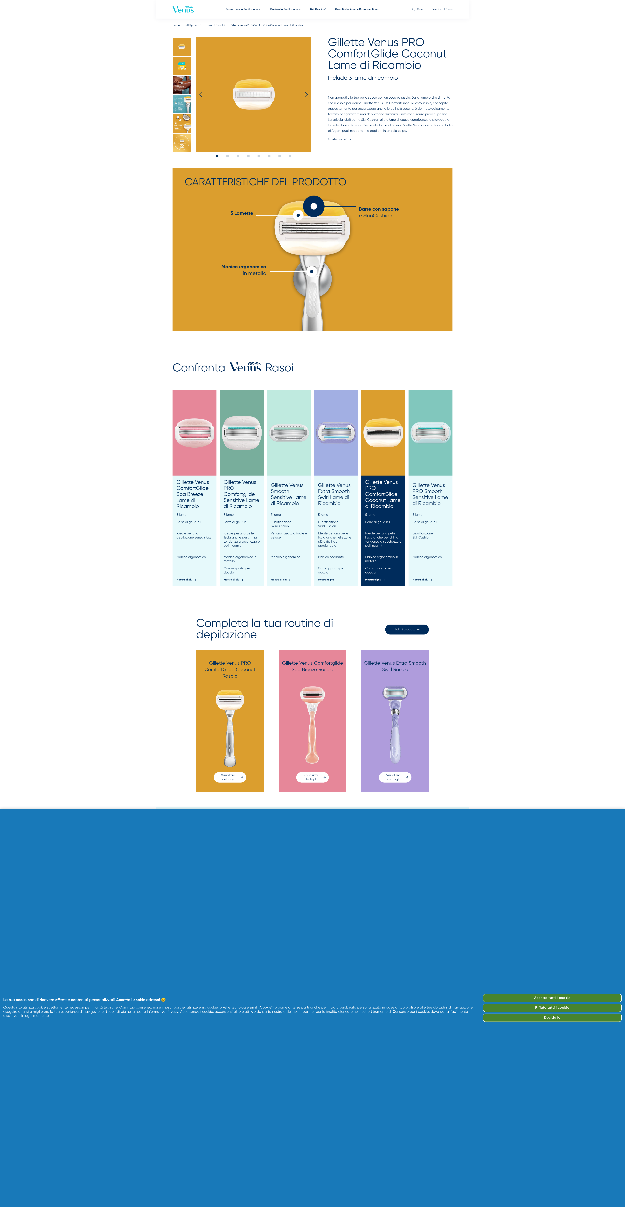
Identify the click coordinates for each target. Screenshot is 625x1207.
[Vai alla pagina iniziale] (183, 9)
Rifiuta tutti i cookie (552, 1007)
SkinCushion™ (318, 9)
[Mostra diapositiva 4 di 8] (182, 104)
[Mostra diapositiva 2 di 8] (182, 65)
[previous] (201, 95)
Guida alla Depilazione (284, 9)
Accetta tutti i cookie (552, 998)
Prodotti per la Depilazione (242, 9)
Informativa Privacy (162, 1012)
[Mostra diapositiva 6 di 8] (182, 142)
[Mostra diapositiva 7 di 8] (279, 156)
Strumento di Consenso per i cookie (400, 1012)
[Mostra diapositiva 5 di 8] (182, 123)
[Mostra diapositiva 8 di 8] (290, 156)
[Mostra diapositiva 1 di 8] (182, 46)
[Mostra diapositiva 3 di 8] (182, 85)
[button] (339, 139)
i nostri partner (174, 1007)
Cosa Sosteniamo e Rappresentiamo (357, 9)
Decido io (552, 1017)
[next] (305, 95)
